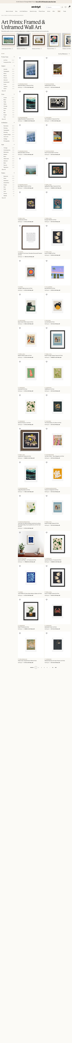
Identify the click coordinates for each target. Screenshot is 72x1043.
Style (2, 144)
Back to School (9, 11)
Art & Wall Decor (23, 11)
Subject (3, 66)
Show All (4, 90)
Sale (59, 11)
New (16, 11)
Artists (48, 11)
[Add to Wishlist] (20, 58)
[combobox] (53, 7)
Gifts (54, 11)
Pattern (3, 173)
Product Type (4, 57)
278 (52, 667)
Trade (64, 11)
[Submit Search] (46, 7)
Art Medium (4, 122)
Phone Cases (42, 11)
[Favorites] (65, 7)
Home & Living (33, 11)
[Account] (62, 7)
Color (2, 94)
